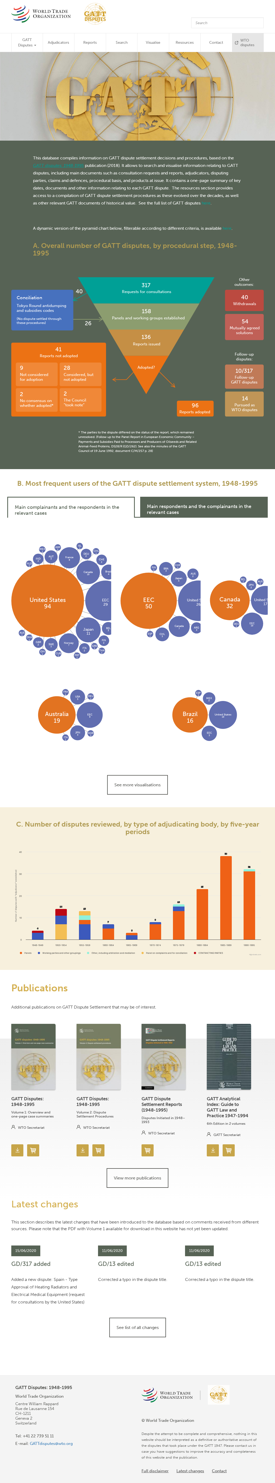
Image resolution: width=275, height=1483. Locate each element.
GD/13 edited (116, 1264)
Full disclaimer (155, 1471)
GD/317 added (30, 1264)
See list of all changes (138, 1327)
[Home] (61, 13)
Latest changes (190, 1471)
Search (122, 42)
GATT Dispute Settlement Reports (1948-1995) (162, 1104)
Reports (90, 42)
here (206, 203)
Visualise (153, 42)
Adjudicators (58, 42)
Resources (185, 42)
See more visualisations (137, 784)
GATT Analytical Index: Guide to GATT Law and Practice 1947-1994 (227, 1107)
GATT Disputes (26, 43)
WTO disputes (247, 42)
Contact (216, 42)
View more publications (137, 1178)
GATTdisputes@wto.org (51, 1443)
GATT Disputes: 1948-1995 (27, 1101)
